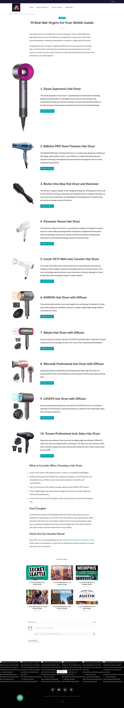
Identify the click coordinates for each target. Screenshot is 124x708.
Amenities (69, 7)
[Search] (113, 7)
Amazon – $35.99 (47, 316)
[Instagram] (65, 689)
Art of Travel (57, 7)
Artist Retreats (42, 7)
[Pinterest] (71, 689)
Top (62, 701)
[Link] (56, 634)
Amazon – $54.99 (47, 382)
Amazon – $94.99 (47, 168)
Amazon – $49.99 (47, 417)
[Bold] (35, 634)
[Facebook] (52, 689)
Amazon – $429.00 (47, 111)
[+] (61, 633)
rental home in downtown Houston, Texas (78, 540)
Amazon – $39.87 (47, 206)
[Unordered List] (48, 634)
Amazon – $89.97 (47, 455)
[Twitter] (59, 689)
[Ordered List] (46, 634)
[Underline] (40, 634)
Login (94, 622)
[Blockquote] (51, 634)
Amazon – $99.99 (47, 243)
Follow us (62, 672)
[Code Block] (53, 634)
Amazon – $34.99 (47, 281)
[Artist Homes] (16, 7)
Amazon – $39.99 (47, 348)
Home (31, 7)
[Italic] (38, 634)
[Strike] (43, 634)
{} (58, 633)
